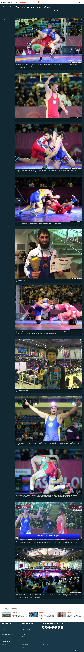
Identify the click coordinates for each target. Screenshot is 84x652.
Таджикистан (25, 644)
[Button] (5, 19)
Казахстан (41, 612)
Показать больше (20, 14)
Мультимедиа (23, 2)
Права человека (70, 612)
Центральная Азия (16, 612)
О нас (3, 626)
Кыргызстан (4, 647)
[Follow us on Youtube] (43, 627)
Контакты (4, 629)
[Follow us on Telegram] (52, 627)
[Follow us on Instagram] (46, 627)
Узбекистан (45, 644)
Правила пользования (7, 634)
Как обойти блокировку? (7, 631)
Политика (24, 631)
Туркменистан (25, 647)
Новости (24, 626)
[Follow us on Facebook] (49, 627)
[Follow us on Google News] (59, 627)
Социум (23, 634)
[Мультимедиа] (80, 2)
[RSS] (62, 627)
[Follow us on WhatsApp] (55, 627)
